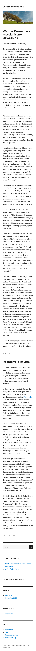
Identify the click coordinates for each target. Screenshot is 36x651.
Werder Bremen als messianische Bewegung (16, 34)
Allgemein (9, 614)
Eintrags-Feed (10, 632)
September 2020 (11, 598)
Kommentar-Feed (11, 635)
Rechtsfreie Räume (16, 361)
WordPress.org (10, 638)
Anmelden (9, 630)
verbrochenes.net (13, 6)
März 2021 (8, 595)
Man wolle (28, 397)
